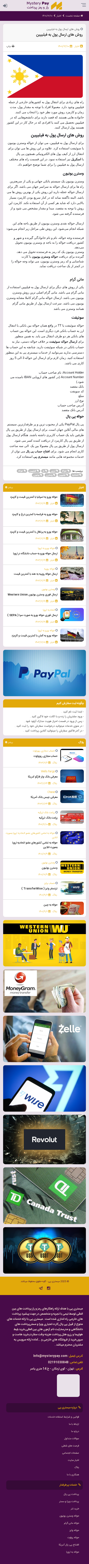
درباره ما (75, 1431)
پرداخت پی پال (71, 1494)
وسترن (49, 475)
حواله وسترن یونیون (69, 1516)
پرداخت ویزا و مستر (69, 1501)
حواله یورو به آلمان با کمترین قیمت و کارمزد (35, 635)
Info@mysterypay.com (50, 1356)
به (44, 471)
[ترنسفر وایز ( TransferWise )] (72, 887)
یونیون (36, 475)
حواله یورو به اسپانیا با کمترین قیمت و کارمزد (34, 497)
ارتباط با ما (74, 1424)
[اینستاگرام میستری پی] (48, 1289)
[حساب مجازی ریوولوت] (72, 755)
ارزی (53, 471)
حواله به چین (51, 905)
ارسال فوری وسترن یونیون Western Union (33, 594)
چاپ (9, 46)
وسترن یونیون (50, 868)
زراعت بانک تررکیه (48, 818)
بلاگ (76, 1467)
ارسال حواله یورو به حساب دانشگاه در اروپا (35, 553)
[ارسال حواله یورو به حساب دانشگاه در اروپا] (72, 553)
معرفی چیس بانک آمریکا (44, 797)
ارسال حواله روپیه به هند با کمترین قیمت (36, 574)
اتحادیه (75, 475)
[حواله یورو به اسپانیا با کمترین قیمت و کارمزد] (72, 500)
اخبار (59, 16)
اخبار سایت (73, 1460)
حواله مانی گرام (71, 1523)
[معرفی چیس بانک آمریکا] (72, 796)
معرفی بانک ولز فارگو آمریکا (43, 777)
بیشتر (10, 487)
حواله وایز (74, 1530)
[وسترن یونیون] (72, 867)
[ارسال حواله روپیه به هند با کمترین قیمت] (72, 573)
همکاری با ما (73, 1475)
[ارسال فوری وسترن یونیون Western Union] (72, 594)
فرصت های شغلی (70, 1446)
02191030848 (58, 1362)
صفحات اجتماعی (70, 1453)
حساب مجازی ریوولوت (46, 756)
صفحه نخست (73, 16)
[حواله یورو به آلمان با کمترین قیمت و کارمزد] (72, 635)
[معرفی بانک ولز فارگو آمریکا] (72, 776)
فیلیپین (33, 471)
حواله (64, 471)
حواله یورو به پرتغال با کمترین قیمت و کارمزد (34, 532)
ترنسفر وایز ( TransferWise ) (39, 888)
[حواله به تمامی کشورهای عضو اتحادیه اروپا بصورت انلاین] (72, 837)
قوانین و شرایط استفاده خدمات (63, 1417)
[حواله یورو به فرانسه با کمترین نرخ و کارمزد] (72, 517)
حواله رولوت (73, 1538)
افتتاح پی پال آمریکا (69, 1545)
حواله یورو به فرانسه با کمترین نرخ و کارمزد (35, 514)
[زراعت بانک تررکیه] (72, 817)
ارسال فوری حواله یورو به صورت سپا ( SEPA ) (32, 615)
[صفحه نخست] (44, 5)
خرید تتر (75, 1509)
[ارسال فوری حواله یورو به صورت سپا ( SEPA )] (72, 614)
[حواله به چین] (72, 908)
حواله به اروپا (72, 1552)
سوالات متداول (71, 1439)
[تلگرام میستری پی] (41, 1289)
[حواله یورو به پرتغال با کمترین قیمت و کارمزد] (72, 535)
